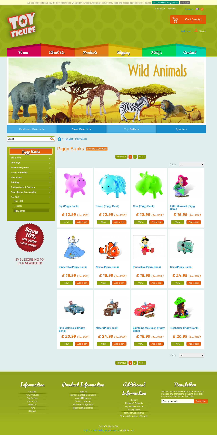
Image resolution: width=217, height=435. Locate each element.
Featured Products (31, 129)
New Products (81, 129)
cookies (38, 3)
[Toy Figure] (21, 25)
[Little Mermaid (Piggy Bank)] (186, 186)
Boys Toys (16, 158)
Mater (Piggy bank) (107, 327)
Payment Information (133, 406)
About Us (56, 52)
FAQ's (156, 52)
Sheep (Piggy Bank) (107, 206)
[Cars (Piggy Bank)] (186, 247)
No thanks (185, 3)
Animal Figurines (83, 398)
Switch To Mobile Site (108, 426)
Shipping (123, 52)
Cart (193, 19)
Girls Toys (15, 163)
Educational (16, 177)
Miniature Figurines (20, 167)
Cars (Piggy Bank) (181, 267)
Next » (142, 157)
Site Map (172, 8)
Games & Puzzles (19, 172)
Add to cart (82, 222)
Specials (181, 129)
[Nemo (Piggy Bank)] (112, 247)
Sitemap (32, 411)
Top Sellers (131, 129)
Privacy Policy (133, 410)
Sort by (173, 164)
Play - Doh (18, 201)
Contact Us (160, 8)
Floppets (18, 206)
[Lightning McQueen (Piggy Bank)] (149, 307)
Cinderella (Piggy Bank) (73, 267)
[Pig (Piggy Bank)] (75, 186)
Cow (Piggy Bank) (143, 206)
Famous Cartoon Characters (83, 395)
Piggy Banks (19, 211)
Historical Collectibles (83, 408)
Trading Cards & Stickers (23, 187)
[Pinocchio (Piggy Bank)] (149, 247)
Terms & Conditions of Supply (133, 416)
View (66, 222)
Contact (189, 52)
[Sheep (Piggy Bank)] (112, 186)
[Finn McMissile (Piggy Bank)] (75, 307)
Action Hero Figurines (83, 404)
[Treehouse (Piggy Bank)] (186, 307)
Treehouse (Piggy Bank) (184, 327)
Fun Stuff (15, 197)
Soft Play (15, 182)
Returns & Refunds (134, 403)
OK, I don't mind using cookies (165, 3)
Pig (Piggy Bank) (68, 206)
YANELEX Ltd (126, 430)
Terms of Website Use (134, 413)
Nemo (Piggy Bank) (107, 267)
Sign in (202, 31)
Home (23, 52)
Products (90, 52)
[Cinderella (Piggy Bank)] (75, 247)
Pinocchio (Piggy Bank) (147, 267)
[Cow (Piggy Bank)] (149, 186)
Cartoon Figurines (83, 401)
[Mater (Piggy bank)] (112, 307)
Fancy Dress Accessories (23, 192)
